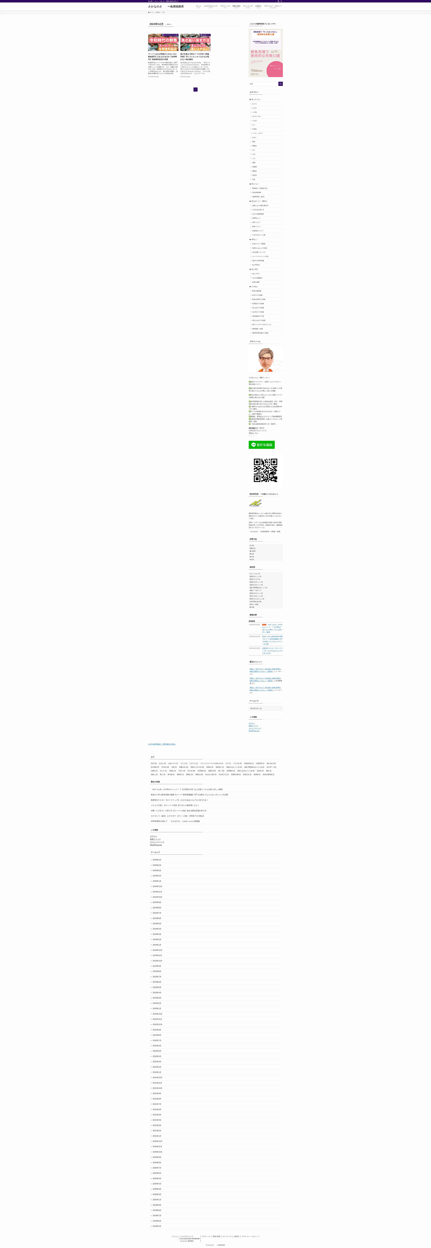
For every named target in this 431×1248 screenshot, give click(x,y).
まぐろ (254, 104)
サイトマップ (226, 1236)
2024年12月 (157, 886)
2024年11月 (157, 892)
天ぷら (163, 771)
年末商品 (202, 771)
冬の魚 (252, 545)
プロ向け (255, 286)
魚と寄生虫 (256, 265)
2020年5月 (157, 1178)
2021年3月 (157, 1125)
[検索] (281, 1)
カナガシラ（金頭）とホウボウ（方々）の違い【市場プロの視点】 (178, 816)
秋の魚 (252, 559)
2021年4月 (157, 1120)
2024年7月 (157, 913)
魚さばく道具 (210, 774)
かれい (254, 137)
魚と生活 (255, 269)
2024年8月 (157, 908)
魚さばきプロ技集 (258, 308)
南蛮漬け (220, 767)
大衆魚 (154, 771)
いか (253, 158)
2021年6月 (157, 1109)
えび (253, 154)
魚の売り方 (224, 774)
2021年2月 (157, 1131)
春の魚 (252, 557)
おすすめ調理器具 (258, 214)
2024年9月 (157, 902)
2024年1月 (157, 945)
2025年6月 (157, 870)
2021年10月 (157, 1088)
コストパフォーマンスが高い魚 (211, 763)
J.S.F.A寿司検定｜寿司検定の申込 (162, 744)
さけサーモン (256, 116)
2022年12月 (157, 1014)
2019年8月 (157, 1210)
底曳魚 (212, 771)
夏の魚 (252, 554)
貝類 (253, 162)
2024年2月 (157, 939)
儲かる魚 (271, 763)
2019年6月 (157, 1221)
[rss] (278, 1)
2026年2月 (157, 865)
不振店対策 (249, 763)
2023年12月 (157, 950)
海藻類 (254, 167)
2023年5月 (157, 987)
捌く (221, 771)
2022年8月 (157, 1035)
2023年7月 (157, 977)
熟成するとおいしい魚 (257, 599)
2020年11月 (157, 1147)
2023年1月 (157, 1008)
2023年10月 (157, 961)
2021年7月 (157, 1104)
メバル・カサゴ (257, 133)
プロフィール (206, 1236)
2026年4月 (157, 860)
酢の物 (252, 607)
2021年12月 (157, 1077)
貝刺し (154, 774)
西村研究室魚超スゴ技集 (260, 333)
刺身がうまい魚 (255, 579)
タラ (228, 763)
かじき (254, 108)
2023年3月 (157, 998)
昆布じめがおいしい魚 (245, 771)
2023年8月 (157, 971)
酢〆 (162, 774)
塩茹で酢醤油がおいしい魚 (258, 587)
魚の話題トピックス (258, 252)
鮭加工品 (247, 774)
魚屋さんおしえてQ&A (259, 248)
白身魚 (254, 129)
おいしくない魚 (255, 573)
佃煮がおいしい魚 (255, 576)
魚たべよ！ (255, 184)
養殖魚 (254, 171)
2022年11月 (157, 1019)
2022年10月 (157, 1024)
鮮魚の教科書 (256, 291)
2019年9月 (157, 1205)
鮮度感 (257, 774)
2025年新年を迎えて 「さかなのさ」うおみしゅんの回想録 (175, 821)
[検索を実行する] (280, 84)
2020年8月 (157, 1163)
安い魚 (191, 771)
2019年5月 (157, 1226)
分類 (174, 767)
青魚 (253, 141)
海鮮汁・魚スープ (255, 590)
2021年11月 (157, 1083)
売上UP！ (271, 767)
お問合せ (236, 1236)
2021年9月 (157, 1093)
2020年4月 (157, 1184)
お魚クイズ (173, 763)
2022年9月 (157, 1030)
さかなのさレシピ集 (258, 235)
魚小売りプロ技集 (258, 312)
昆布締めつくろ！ (258, 231)
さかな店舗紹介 (257, 278)
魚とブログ (256, 273)
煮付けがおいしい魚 (256, 596)
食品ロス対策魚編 (258, 260)
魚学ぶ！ (255, 239)
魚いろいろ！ (256, 99)
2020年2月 (157, 1194)
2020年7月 (157, 1168)
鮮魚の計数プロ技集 (258, 299)
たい (253, 125)
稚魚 (268, 771)
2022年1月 (157, 1072)
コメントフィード (255, 728)
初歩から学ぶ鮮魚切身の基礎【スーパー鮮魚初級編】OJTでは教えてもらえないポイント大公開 (189, 795)
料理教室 (231, 771)
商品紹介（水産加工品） (260, 188)
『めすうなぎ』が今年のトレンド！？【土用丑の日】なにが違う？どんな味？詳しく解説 (187, 789)
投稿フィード (253, 726)
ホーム (175, 1236)
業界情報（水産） (258, 329)
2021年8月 (157, 1099)
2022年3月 (157, 1062)
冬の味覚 (155, 767)
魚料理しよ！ (256, 218)
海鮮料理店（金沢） (258, 197)
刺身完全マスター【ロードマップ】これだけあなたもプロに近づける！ (179, 800)
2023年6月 (157, 982)
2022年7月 (157, 1040)
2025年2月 (157, 876)
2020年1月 (157, 1200)
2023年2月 (157, 1003)
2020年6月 (157, 1173)
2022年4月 (157, 1056)
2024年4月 (157, 929)
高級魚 (199, 774)
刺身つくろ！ (256, 226)
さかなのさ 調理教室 (187, 1241)
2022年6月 (157, 1046)
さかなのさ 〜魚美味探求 (166, 6)
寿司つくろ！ (256, 222)
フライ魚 (237, 763)
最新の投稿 (216, 1236)
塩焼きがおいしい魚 (256, 585)
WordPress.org (254, 731)
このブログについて (186, 1236)
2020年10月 (157, 1152)
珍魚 (253, 179)
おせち (162, 763)
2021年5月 (157, 1115)
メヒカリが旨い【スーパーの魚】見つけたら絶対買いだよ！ (175, 805)
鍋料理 (180, 774)
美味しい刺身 (254, 604)
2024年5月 (157, 924)
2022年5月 (157, 1051)
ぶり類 (254, 112)
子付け (181, 771)
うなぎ (254, 120)
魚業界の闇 (236, 774)
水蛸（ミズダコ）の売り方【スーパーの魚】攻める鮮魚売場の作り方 (179, 811)
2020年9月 (157, 1157)
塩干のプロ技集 (257, 295)
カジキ (183, 763)
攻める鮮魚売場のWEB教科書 (190, 1238)
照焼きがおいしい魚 (256, 593)
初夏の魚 (252, 548)
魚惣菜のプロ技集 (258, 303)
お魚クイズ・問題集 (258, 244)
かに (253, 150)
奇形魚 (172, 771)
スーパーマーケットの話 (260, 256)
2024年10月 (157, 897)
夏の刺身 (252, 551)
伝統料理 (260, 763)
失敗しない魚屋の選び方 (260, 205)
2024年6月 (157, 918)
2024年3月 (157, 934)
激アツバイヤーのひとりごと (261, 324)
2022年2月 (157, 1067)
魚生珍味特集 (256, 192)
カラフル (194, 763)
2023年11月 (157, 955)
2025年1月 (157, 881)
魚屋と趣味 (256, 282)
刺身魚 (210, 767)
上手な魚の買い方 (258, 210)
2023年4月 (157, 993)
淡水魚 (254, 175)
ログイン (252, 723)
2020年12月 (157, 1141)
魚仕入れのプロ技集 (258, 320)
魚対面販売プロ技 (258, 316)
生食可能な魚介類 (255, 601)
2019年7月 (157, 1216)
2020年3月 (157, 1189)
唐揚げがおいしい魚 (256, 582)
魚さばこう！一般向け (259, 201)
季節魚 (254, 146)
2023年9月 (157, 966)
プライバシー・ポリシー (250, 1236)
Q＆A (154, 763)
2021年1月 (157, 1136)
